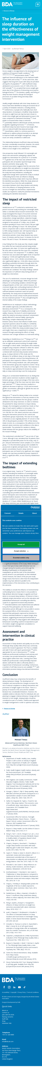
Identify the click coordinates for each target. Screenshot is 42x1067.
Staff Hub (5, 1019)
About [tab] (34, 513)
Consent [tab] (7, 513)
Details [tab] (21, 513)
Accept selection (20, 551)
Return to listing (9, 708)
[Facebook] (4, 987)
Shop (3, 1021)
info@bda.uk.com (7, 1041)
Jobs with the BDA (8, 1015)
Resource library (9, 11)
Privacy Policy (22, 992)
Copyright (13, 992)
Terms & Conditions (33, 992)
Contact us (5, 1012)
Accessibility (5, 992)
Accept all (21, 544)
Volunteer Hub (6, 1023)
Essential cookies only (21, 558)
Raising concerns (7, 1017)
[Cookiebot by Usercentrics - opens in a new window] (31, 507)
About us (5, 1010)
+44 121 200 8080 (8, 1035)
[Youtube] (19, 987)
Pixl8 (18, 1002)
